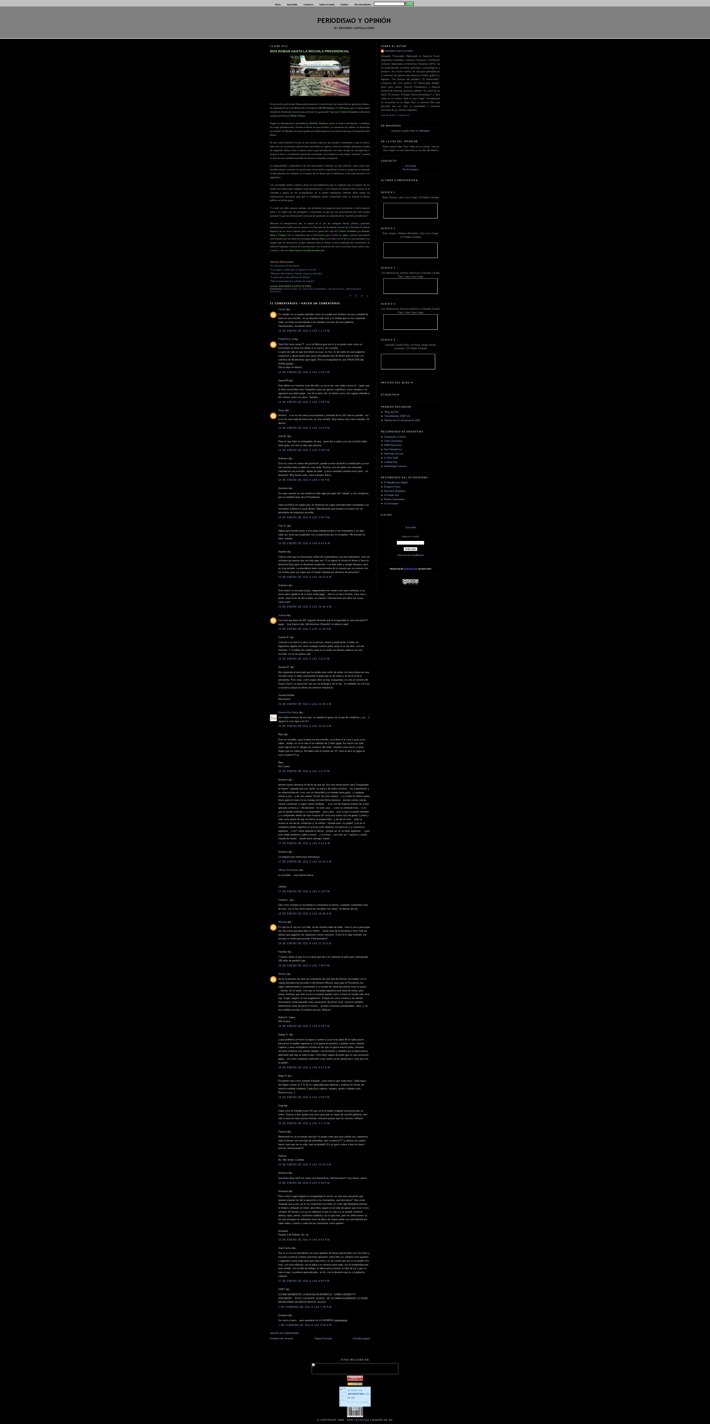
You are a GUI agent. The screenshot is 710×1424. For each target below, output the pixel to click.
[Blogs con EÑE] (355, 1384)
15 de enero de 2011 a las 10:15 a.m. (305, 577)
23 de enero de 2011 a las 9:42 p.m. (304, 1239)
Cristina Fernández (315, 289)
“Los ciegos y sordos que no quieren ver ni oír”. (293, 269)
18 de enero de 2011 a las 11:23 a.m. (305, 943)
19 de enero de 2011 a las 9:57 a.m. (304, 1067)
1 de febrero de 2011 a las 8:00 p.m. (305, 1325)
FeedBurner (417, 555)
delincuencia (336, 289)
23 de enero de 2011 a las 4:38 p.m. (304, 1183)
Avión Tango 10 (292, 289)
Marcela (282, 922)
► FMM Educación (391, 445)
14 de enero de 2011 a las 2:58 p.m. (304, 479)
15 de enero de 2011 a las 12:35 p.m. (305, 629)
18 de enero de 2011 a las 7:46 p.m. (304, 965)
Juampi (282, 615)
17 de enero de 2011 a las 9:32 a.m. (304, 843)
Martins (282, 974)
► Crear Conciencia (391, 440)
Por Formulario (410, 169)
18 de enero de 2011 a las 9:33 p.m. (304, 1026)
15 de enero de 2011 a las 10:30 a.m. (305, 606)
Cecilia (281, 309)
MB (390, 1420)
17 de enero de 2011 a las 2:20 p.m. (304, 891)
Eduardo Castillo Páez (399, 51)
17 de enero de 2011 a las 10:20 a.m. (305, 861)
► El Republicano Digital (394, 482)
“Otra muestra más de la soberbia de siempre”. (292, 281)
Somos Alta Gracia (288, 712)
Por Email (410, 166)
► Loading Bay (389, 462)
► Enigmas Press (390, 486)
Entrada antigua (361, 1338)
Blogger (362, 1420)
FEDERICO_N (286, 339)
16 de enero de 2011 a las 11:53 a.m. (305, 726)
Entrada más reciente (281, 1338)
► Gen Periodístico (391, 449)
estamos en (358, 1394)
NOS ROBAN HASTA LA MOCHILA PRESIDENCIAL (309, 51)
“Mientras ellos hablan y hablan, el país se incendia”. (296, 273)
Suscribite (410, 527)
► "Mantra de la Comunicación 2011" (401, 420)
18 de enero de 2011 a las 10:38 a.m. (305, 913)
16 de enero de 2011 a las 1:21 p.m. (304, 771)
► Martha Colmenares (393, 499)
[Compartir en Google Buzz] (367, 297)
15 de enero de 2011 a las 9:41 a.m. (304, 543)
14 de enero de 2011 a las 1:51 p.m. (304, 428)
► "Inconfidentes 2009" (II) (395, 416)
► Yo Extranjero (389, 503)
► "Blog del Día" (390, 412)
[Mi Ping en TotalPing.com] (355, 1380)
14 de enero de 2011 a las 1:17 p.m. (304, 330)
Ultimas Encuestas (288, 870)
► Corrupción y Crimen (393, 436)
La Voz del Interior (428, 150)
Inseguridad (353, 289)
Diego (281, 410)
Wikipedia (424, 130)
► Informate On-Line (392, 453)
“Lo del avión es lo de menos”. (285, 265)
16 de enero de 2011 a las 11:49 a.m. (305, 704)
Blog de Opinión (358, 1402)
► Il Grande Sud (390, 495)
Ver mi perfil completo (395, 115)
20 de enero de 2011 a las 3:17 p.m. (304, 1123)
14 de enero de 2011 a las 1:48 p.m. (304, 402)
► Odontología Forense (393, 466)
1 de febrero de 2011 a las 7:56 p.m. (305, 1307)
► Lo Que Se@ (389, 457)
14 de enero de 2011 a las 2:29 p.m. (304, 450)
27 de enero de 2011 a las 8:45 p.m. (304, 1281)
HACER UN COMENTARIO (284, 1333)
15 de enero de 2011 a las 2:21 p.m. (304, 658)
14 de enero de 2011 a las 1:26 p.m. (304, 372)
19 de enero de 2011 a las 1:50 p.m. (304, 1097)
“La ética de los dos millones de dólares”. (290, 277)
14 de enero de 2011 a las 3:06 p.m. (304, 517)
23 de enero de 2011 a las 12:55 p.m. (305, 1164)
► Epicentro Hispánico (393, 491)
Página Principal (323, 1338)
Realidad (275, 292)
